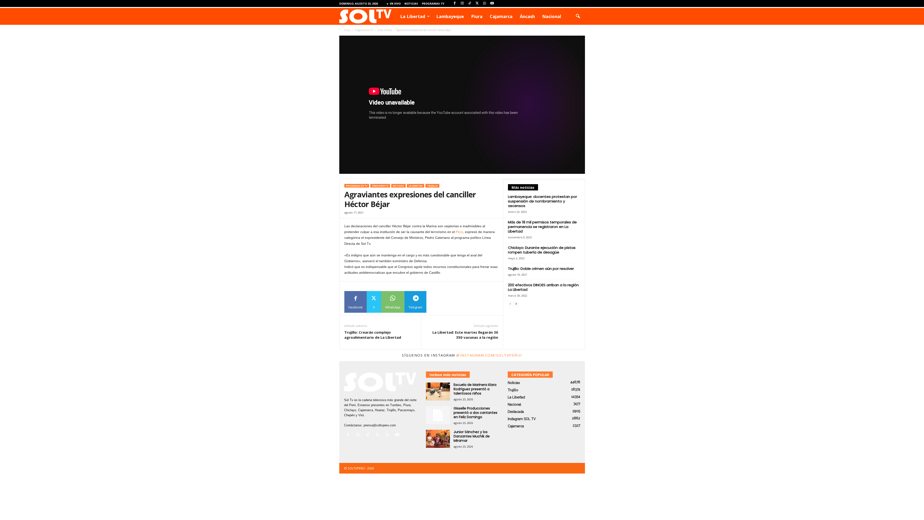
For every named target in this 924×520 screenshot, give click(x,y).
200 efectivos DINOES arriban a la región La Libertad (543, 287)
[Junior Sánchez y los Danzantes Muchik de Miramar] (438, 439)
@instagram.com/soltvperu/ (489, 355)
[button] (577, 16)
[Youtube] (492, 3)
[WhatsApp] (485, 3)
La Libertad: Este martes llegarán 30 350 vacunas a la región (465, 335)
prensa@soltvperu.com (380, 425)
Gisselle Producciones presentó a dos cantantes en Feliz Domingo (475, 412)
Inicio (347, 30)
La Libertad (412, 16)
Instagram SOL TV (522, 419)
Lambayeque (450, 16)
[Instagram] (462, 3)
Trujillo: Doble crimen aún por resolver (541, 268)
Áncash (527, 16)
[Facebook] (455, 3)
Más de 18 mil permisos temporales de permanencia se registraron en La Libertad (542, 227)
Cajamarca (501, 16)
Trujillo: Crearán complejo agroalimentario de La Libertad (372, 335)
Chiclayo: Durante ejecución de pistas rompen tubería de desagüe (542, 250)
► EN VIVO (393, 3)
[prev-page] (510, 303)
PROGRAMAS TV (433, 3)
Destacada (516, 412)
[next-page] (516, 303)
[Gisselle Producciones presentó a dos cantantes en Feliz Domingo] (438, 415)
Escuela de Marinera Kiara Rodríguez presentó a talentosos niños (475, 389)
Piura (476, 16)
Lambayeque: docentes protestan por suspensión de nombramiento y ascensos (542, 201)
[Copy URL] (437, 302)
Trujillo (432, 185)
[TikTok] (470, 3)
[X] (477, 3)
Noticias (411, 3)
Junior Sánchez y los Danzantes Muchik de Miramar (472, 436)
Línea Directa (384, 30)
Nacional (551, 16)
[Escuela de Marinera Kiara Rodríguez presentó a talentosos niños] (438, 392)
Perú (459, 232)
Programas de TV (364, 30)
